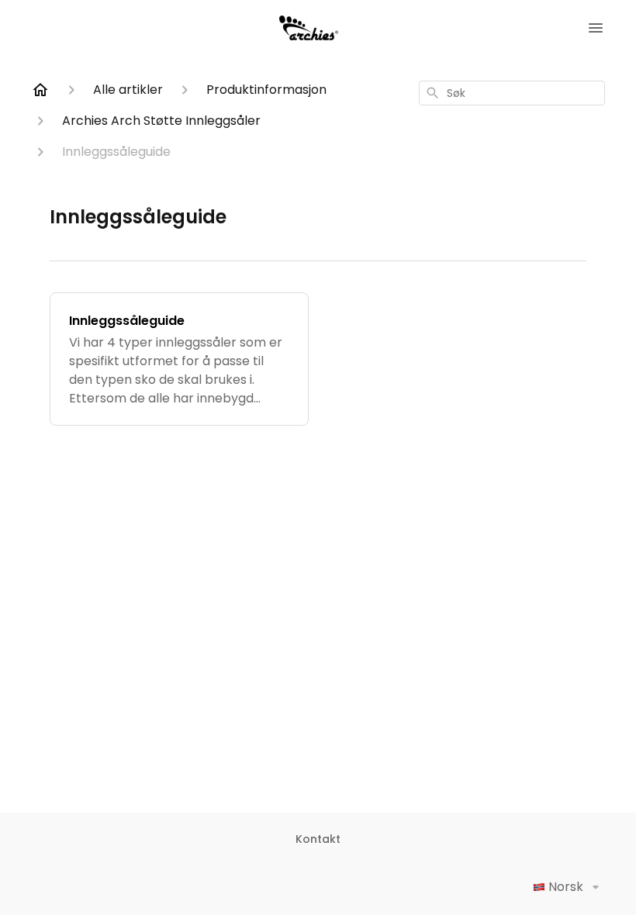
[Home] (40, 90)
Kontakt (318, 839)
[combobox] (512, 93)
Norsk (565, 887)
